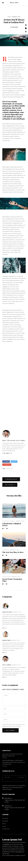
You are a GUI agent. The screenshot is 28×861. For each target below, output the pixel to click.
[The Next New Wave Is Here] (14, 539)
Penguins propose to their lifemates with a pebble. (14, 801)
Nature (7, 468)
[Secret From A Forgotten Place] (14, 566)
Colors (4, 521)
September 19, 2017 (20, 521)
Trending (12, 521)
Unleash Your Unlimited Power (11, 524)
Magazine (5, 821)
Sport (4, 826)
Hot (8, 521)
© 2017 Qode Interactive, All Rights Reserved (13, 855)
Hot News (5, 818)
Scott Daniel (15, 27)
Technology (6, 829)
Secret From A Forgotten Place (12, 580)
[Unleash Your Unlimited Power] (14, 511)
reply (4, 628)
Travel (11, 468)
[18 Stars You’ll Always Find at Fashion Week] (6, 434)
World (9, 16)
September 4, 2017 (16, 16)
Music (4, 823)
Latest (8, 576)
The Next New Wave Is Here (12, 552)
